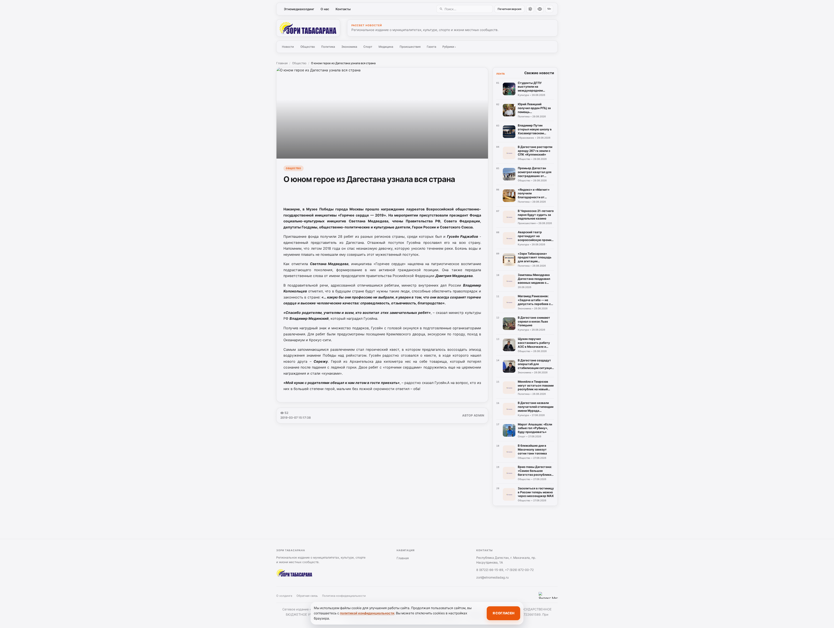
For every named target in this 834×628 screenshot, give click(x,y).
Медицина (386, 46)
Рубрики (449, 46)
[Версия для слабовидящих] (540, 9)
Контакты (343, 9)
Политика (328, 46)
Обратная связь (307, 595)
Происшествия (410, 46)
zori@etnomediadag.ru (492, 577)
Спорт (367, 46)
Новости (288, 46)
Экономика (349, 46)
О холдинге (284, 595)
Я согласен (503, 613)
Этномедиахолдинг (299, 9)
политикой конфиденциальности (367, 613)
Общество (307, 46)
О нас (325, 9)
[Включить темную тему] (530, 9)
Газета (431, 46)
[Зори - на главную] (308, 28)
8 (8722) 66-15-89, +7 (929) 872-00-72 (505, 570)
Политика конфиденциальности (344, 595)
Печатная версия (509, 9)
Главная (282, 63)
